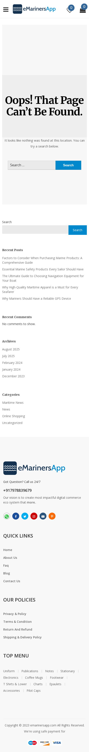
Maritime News (13, 403)
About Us (10, 558)
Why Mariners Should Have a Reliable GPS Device (36, 298)
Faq (6, 565)
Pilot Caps (34, 690)
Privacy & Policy (14, 614)
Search (7, 222)
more (31, 502)
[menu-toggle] (5, 9)
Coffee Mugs (34, 677)
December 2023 (13, 376)
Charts (38, 684)
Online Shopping (13, 416)
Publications (29, 671)
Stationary (67, 671)
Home (7, 550)
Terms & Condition (17, 622)
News (6, 409)
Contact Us (11, 581)
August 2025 (11, 349)
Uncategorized (12, 423)
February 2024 (12, 363)
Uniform (9, 671)
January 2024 (11, 369)
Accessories (11, 690)
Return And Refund (17, 629)
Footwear (57, 677)
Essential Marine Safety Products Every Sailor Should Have (43, 269)
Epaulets (55, 684)
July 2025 (8, 356)
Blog (6, 573)
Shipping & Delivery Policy (22, 637)
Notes (49, 671)
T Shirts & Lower (15, 684)
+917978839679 (17, 490)
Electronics (10, 677)
